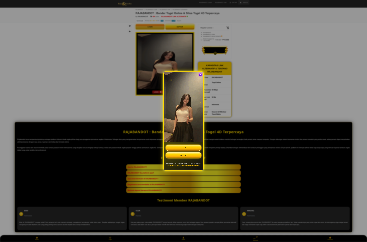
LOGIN (183, 147)
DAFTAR (183, 155)
